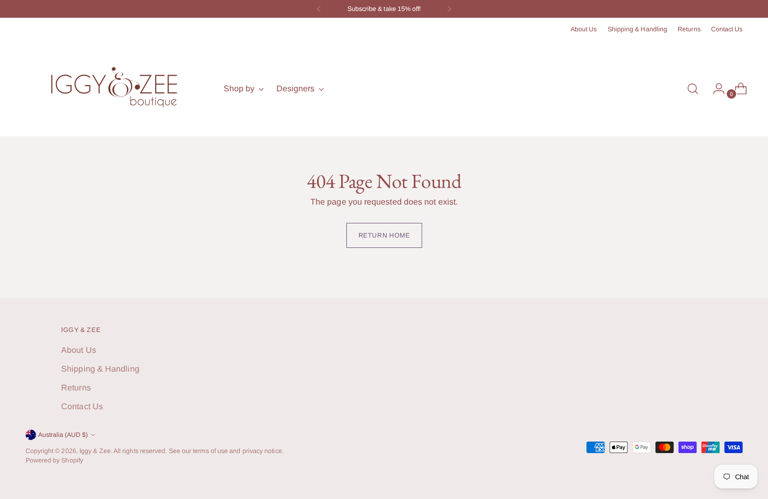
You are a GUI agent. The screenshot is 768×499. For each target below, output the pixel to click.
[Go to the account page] (714, 88)
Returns (76, 387)
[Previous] (318, 9)
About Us (78, 350)
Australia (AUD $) (63, 434)
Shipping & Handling (100, 368)
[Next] (449, 9)
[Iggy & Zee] (117, 88)
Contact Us (82, 406)
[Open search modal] (692, 88)
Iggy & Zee (95, 451)
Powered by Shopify (54, 460)
